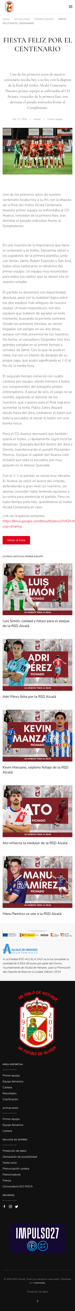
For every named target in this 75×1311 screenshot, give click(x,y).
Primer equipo (55, 119)
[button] (70, 6)
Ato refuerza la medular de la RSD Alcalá (35, 843)
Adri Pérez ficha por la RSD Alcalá (29, 696)
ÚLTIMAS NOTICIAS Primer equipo (23, 556)
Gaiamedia (39, 1282)
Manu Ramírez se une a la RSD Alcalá (32, 913)
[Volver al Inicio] (9, 6)
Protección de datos (37, 1291)
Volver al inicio (16, 540)
